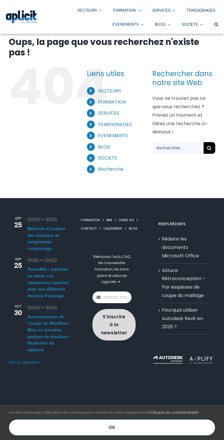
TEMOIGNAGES (115, 124)
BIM (109, 220)
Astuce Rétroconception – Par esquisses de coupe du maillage (183, 283)
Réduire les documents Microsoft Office (180, 247)
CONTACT (89, 228)
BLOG (104, 147)
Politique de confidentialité (173, 412)
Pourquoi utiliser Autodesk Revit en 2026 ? (182, 318)
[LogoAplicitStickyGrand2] (21, 12)
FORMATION (90, 220)
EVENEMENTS (113, 135)
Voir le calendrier (24, 362)
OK (112, 427)
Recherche (110, 169)
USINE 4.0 (126, 220)
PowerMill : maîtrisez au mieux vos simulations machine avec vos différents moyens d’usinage (48, 282)
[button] (216, 24)
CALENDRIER (112, 228)
